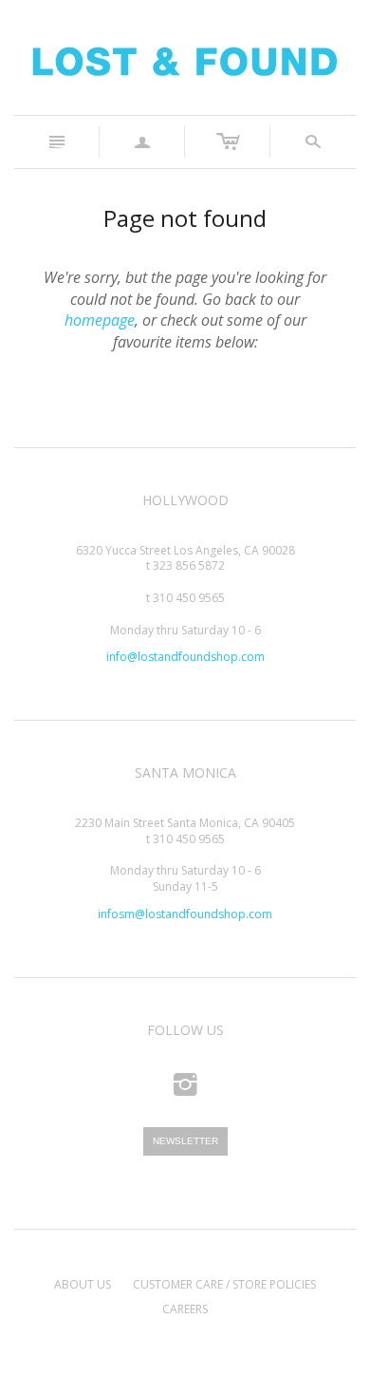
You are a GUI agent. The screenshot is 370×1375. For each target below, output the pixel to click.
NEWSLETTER (185, 1141)
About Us (82, 1284)
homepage (100, 320)
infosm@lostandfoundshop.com (185, 914)
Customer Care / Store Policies (224, 1284)
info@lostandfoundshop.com (185, 657)
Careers (185, 1309)
